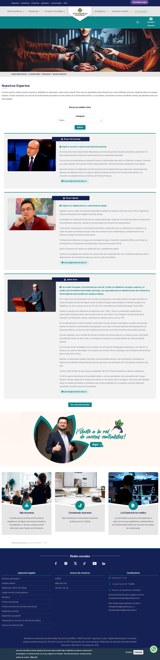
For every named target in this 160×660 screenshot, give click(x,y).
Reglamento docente (10, 611)
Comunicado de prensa (80, 512)
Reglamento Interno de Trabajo (14, 588)
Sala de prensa (26, 512)
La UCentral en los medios (133, 512)
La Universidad (34, 74)
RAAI (65, 3)
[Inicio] (80, 13)
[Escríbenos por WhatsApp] (153, 649)
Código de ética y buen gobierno (15, 592)
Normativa (6, 597)
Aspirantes (15, 3)
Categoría (80, 116)
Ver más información (80, 405)
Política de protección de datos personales (19, 606)
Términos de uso (62, 588)
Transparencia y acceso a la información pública (21, 620)
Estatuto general (8, 583)
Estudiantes (25, 3)
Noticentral (46, 74)
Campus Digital (56, 3)
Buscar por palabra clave (80, 107)
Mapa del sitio (61, 583)
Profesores (35, 3)
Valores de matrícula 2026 (12, 625)
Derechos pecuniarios (11, 578)
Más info (34, 657)
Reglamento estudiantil (11, 616)
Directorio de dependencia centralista (126, 590)
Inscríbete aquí (139, 2)
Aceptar (129, 652)
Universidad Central (18, 74)
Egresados (45, 3)
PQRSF (58, 578)
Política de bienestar (10, 602)
